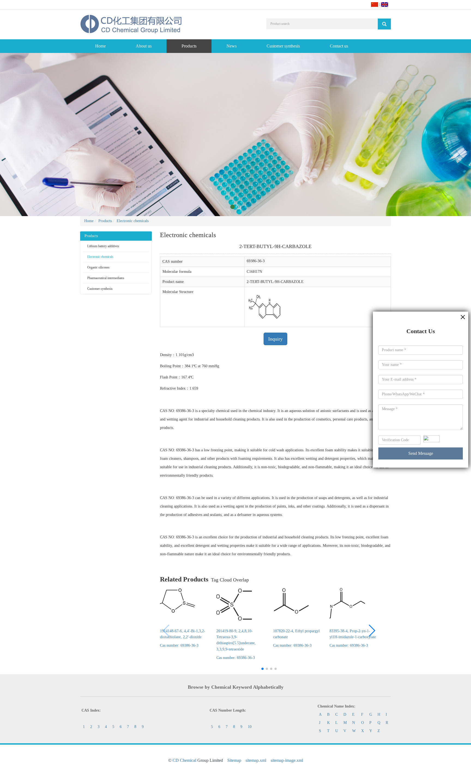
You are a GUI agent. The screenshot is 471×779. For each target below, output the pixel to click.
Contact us (339, 46)
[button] (371, 631)
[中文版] (374, 4)
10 (250, 727)
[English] (384, 4)
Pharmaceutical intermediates (105, 278)
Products (189, 46)
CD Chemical (184, 760)
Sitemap (234, 760)
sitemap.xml (256, 760)
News (232, 46)
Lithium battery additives (103, 246)
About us (144, 46)
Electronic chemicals (133, 221)
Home (100, 46)
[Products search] (384, 24)
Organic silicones (98, 267)
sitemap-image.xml (287, 760)
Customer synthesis (283, 46)
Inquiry (275, 339)
